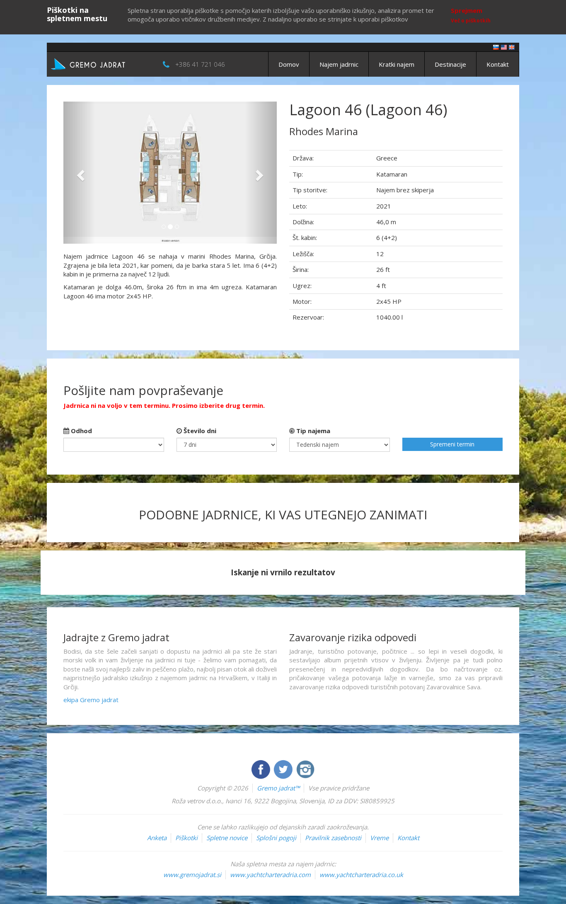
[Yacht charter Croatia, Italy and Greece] (504, 46)
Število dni (199, 431)
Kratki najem (396, 64)
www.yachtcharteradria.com (270, 874)
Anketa (157, 838)
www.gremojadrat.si (192, 874)
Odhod (80, 431)
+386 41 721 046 (200, 64)
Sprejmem (466, 10)
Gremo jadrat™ (278, 788)
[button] (79, 173)
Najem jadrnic (338, 64)
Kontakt (497, 64)
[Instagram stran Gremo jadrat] (305, 768)
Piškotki (186, 838)
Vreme (379, 838)
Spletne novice (226, 838)
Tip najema (312, 431)
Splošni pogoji (276, 838)
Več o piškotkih (471, 20)
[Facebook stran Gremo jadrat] (261, 768)
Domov (288, 64)
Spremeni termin (452, 444)
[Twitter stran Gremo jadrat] (284, 768)
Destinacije (450, 64)
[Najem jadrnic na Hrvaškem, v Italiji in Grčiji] (496, 46)
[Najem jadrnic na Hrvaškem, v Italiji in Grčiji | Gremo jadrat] (100, 63)
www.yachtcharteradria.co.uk (361, 874)
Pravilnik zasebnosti (333, 838)
